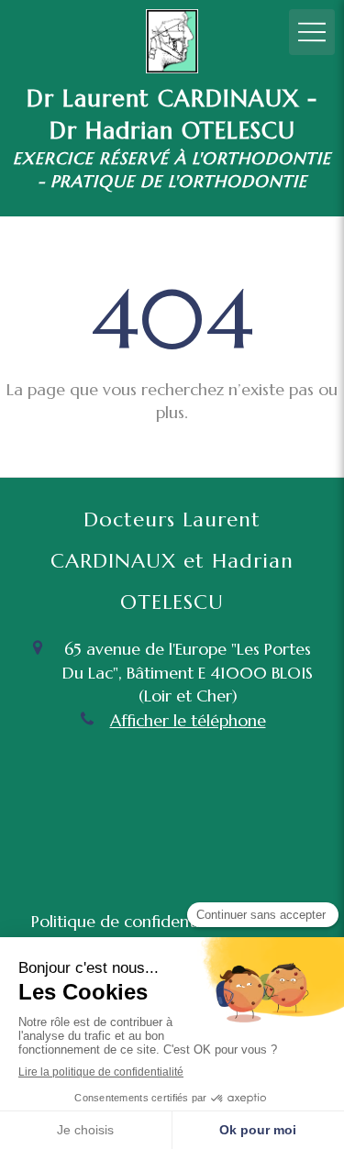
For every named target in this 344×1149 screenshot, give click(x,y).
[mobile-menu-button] (312, 32)
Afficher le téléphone (188, 720)
